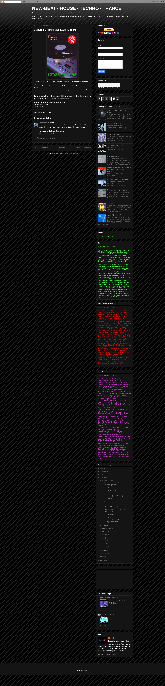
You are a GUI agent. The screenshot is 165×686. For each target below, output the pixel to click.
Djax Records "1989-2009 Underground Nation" (111, 521)
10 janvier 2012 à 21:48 (46, 134)
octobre (105, 525)
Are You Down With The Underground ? (109, 598)
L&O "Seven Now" (113, 156)
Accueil (62, 148)
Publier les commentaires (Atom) (67, 153)
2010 (102, 477)
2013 (102, 468)
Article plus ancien (83, 148)
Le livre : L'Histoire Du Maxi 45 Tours (55, 29)
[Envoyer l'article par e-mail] (49, 112)
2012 (102, 471)
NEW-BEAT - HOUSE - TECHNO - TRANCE (76, 8)
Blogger (85, 670)
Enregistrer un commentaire (46, 138)
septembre (106, 529)
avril (104, 544)
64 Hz (112, 638)
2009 (102, 557)
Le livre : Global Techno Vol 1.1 (113, 488)
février (104, 550)
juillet (104, 535)
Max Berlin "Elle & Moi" (115, 123)
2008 (102, 560)
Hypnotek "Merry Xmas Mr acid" (118, 179)
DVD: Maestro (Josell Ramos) (112, 496)
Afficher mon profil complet (107, 654)
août (104, 532)
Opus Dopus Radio (107, 615)
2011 (102, 474)
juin (103, 538)
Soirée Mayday (112, 203)
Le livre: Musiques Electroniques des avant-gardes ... (113, 484)
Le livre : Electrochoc (109, 499)
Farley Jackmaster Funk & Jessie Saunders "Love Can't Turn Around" (119, 169)
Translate (114, 88)
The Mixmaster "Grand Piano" (117, 145)
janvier (104, 553)
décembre (106, 480)
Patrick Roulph (44, 122)
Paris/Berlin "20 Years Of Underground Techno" (110, 516)
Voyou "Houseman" (114, 215)
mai (103, 541)
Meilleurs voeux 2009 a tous (117, 190)
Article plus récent (41, 148)
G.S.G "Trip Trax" (113, 134)
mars (104, 547)
